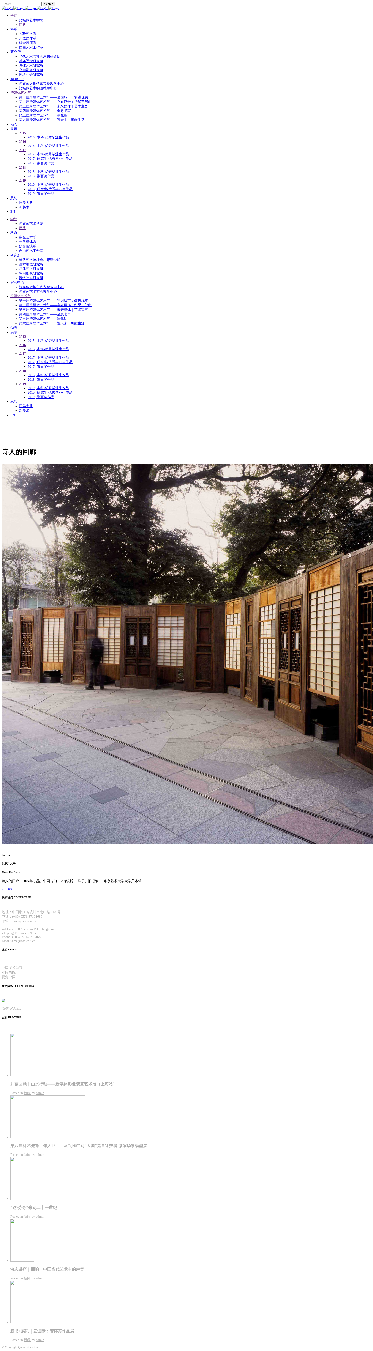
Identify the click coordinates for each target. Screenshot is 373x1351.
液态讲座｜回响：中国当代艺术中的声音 (47, 1269)
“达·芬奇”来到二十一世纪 (33, 1207)
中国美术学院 (12, 968)
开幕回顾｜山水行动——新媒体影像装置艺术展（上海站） (63, 1084)
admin (40, 1093)
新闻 (27, 1093)
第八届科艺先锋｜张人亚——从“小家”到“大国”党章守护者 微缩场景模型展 (78, 1145)
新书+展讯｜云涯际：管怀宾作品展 (42, 1331)
